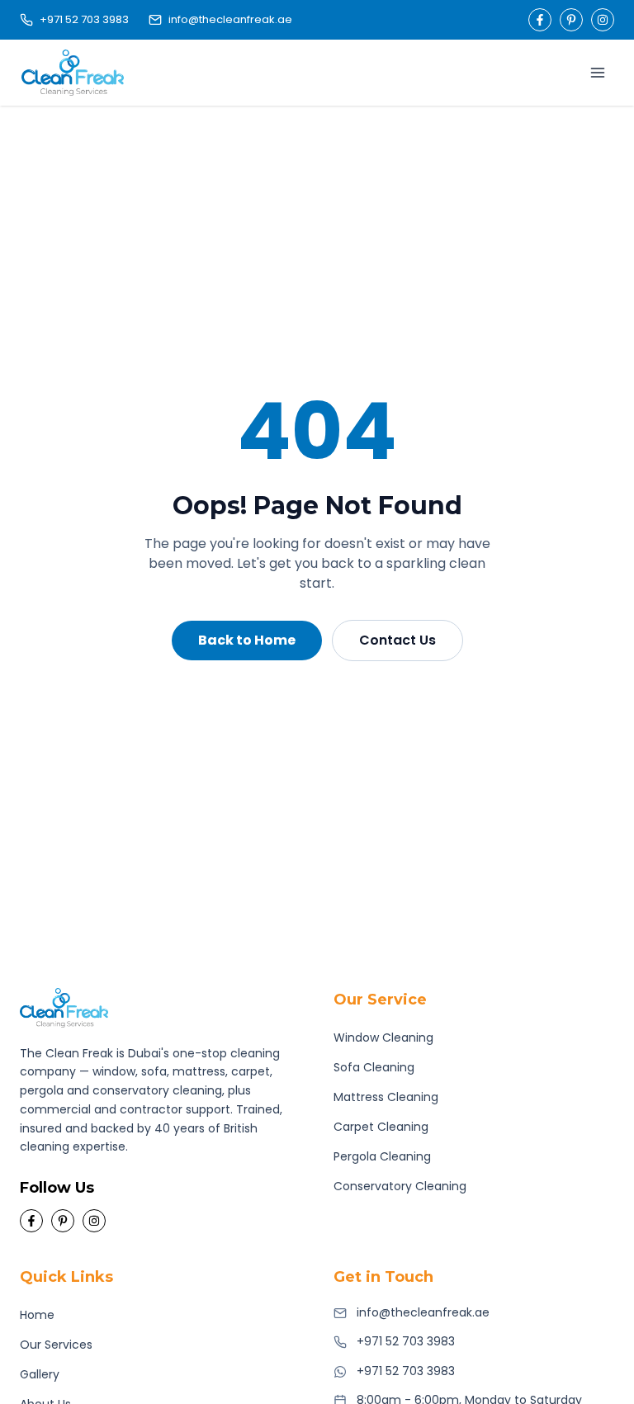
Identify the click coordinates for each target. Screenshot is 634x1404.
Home (37, 1315)
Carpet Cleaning (381, 1126)
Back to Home (247, 640)
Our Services (56, 1344)
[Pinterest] (571, 19)
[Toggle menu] (597, 72)
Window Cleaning (383, 1037)
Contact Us (397, 640)
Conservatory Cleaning (400, 1186)
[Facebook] (539, 19)
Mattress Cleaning (386, 1097)
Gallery (39, 1374)
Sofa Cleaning (374, 1067)
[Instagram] (602, 19)
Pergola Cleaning (382, 1156)
